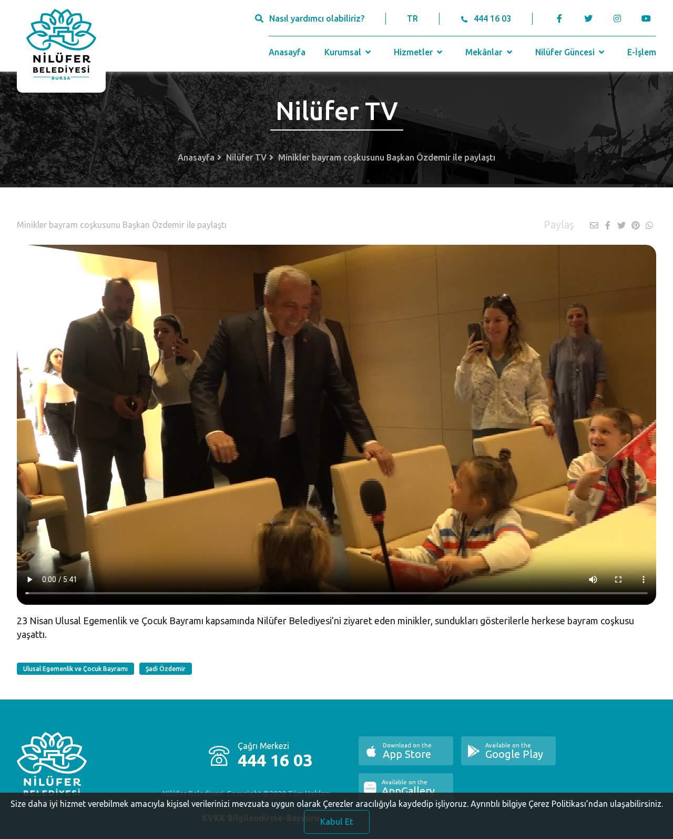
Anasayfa (287, 52)
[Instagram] (617, 18)
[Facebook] (560, 18)
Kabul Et (336, 821)
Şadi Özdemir (166, 668)
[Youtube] (648, 18)
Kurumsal (343, 52)
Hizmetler (414, 52)
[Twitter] (588, 18)
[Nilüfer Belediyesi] (61, 46)
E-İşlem (641, 52)
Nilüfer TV (246, 157)
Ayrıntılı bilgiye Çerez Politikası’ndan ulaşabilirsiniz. (567, 803)
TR (412, 18)
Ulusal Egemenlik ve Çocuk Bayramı (75, 668)
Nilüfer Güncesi (566, 52)
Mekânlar (484, 52)
